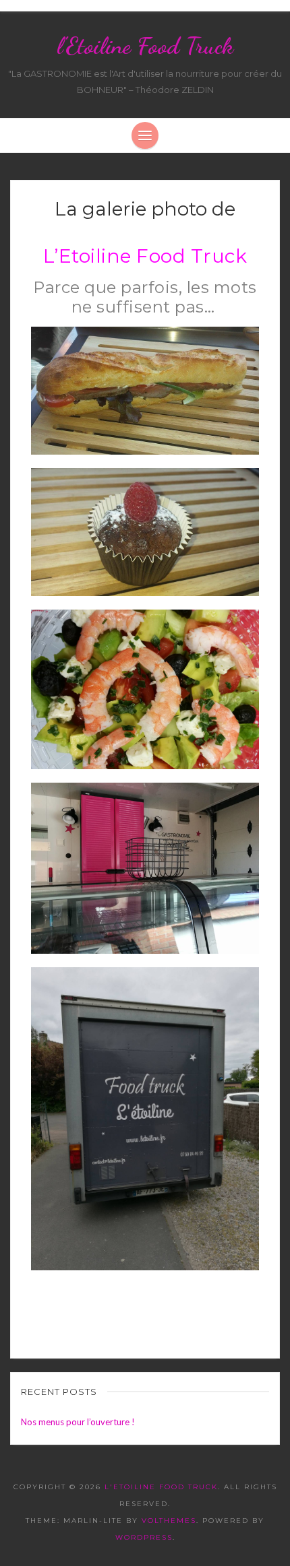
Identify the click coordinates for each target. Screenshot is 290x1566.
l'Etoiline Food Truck (145, 46)
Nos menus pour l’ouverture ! (78, 1421)
